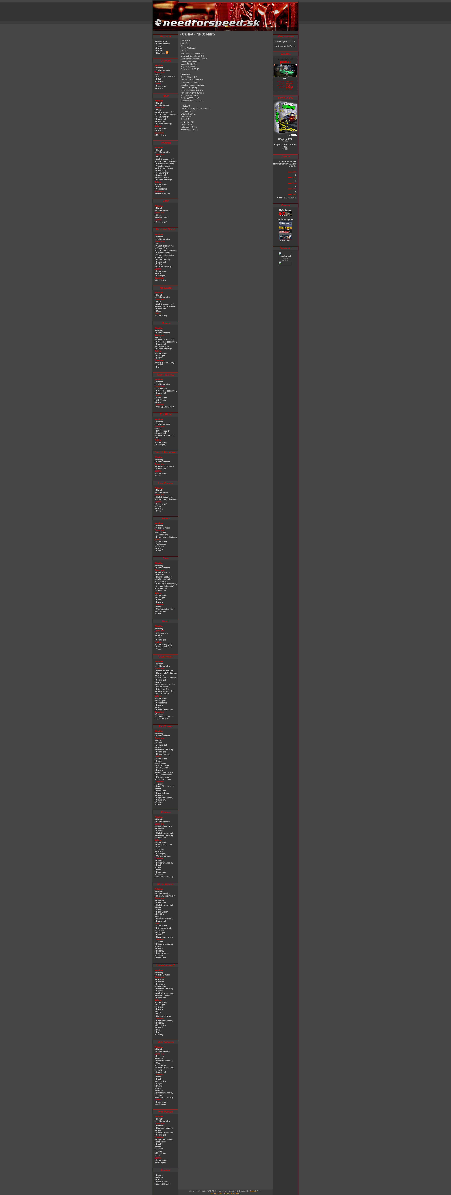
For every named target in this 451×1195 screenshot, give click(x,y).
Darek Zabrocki (163, 193)
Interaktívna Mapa (164, 179)
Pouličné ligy (161, 170)
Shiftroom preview (164, 579)
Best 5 (159, 1179)
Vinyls (159, 1083)
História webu (162, 1182)
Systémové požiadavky (166, 114)
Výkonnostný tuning (165, 164)
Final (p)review (163, 572)
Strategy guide (162, 953)
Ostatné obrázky (163, 856)
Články (159, 743)
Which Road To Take (165, 684)
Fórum (159, 48)
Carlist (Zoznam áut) (165, 435)
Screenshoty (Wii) (164, 644)
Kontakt (159, 1175)
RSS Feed (161, 53)
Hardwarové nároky (164, 749)
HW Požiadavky (163, 431)
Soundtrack (161, 119)
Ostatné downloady (164, 876)
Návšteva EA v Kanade (166, 673)
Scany (159, 761)
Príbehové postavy (164, 168)
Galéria (159, 50)
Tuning (159, 1070)
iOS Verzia (161, 400)
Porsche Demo (162, 793)
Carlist (159, 635)
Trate (158, 637)
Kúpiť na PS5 (285, 139)
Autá (158, 847)
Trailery (159, 81)
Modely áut (161, 611)
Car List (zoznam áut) (165, 77)
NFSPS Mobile (162, 768)
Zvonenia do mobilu (164, 716)
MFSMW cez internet (165, 896)
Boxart (159, 130)
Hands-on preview (164, 577)
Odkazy (159, 1177)
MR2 (285, 78)
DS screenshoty (163, 777)
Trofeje (159, 264)
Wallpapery (161, 275)
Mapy (158, 916)
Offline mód (161, 532)
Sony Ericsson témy (165, 786)
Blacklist (160, 914)
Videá (158, 475)
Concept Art (161, 189)
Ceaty (158, 1063)
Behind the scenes (164, 709)
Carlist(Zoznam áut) (165, 466)
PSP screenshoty (164, 775)
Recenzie (160, 575)
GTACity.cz (285, 241)
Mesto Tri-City (162, 693)
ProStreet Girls (162, 765)
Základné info (162, 535)
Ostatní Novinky (163, 1184)
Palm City (160, 121)
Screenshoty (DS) (164, 647)
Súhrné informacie (164, 826)
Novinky (159, 68)
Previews (160, 828)
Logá (158, 511)
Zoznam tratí (161, 588)
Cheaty (159, 682)
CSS (220, 1193)
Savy (158, 367)
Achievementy (162, 117)
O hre (158, 74)
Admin (226, 1193)
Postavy (159, 707)
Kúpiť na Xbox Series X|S (285, 145)
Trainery (159, 365)
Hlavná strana (162, 41)
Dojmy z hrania (162, 217)
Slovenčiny (161, 800)
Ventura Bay (161, 248)
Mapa (158, 311)
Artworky (160, 546)
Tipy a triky (161, 1065)
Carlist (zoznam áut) (165, 112)
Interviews (160, 984)
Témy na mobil (162, 719)
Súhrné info (161, 903)
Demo (158, 607)
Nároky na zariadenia (165, 306)
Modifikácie (161, 135)
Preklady (160, 860)
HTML (213, 1193)
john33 (285, 62)
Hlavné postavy (163, 687)
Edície (159, 79)
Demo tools (161, 791)
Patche (159, 795)
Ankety (159, 46)
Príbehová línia (162, 689)
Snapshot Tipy (162, 257)
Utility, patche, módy (165, 362)
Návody (159, 1058)
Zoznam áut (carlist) (165, 586)
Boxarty (159, 88)
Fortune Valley (162, 177)
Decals (159, 1086)
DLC (158, 438)
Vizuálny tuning (163, 166)
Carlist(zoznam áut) (164, 833)
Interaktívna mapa (164, 124)
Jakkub (253, 1191)
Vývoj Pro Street (163, 779)
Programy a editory (164, 798)
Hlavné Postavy (163, 259)
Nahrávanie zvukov (164, 772)
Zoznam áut (161, 389)
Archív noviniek (163, 43)
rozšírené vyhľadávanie (285, 46)
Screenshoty (161, 86)
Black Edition (162, 912)
